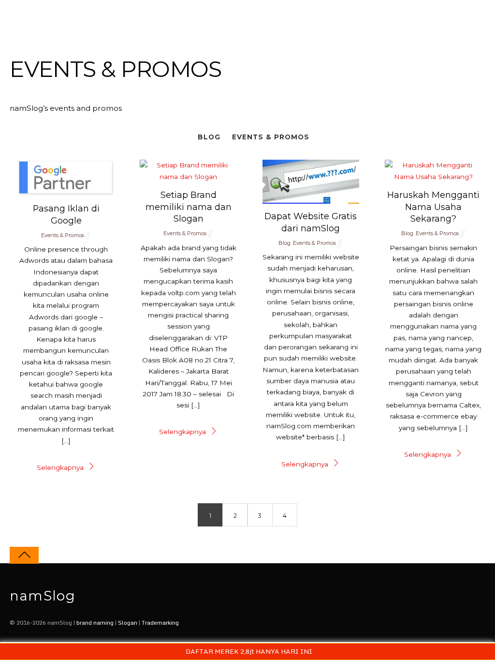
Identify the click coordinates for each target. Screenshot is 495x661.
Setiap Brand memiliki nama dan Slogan (189, 207)
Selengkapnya (60, 467)
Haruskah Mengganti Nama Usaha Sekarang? (433, 207)
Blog (209, 137)
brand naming (95, 622)
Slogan (127, 622)
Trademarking (160, 622)
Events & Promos (270, 137)
